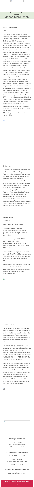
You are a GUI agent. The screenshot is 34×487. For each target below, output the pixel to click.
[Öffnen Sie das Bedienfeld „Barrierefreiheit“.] (18, 484)
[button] (2, 6)
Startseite (16, 14)
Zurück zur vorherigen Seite (17, 12)
